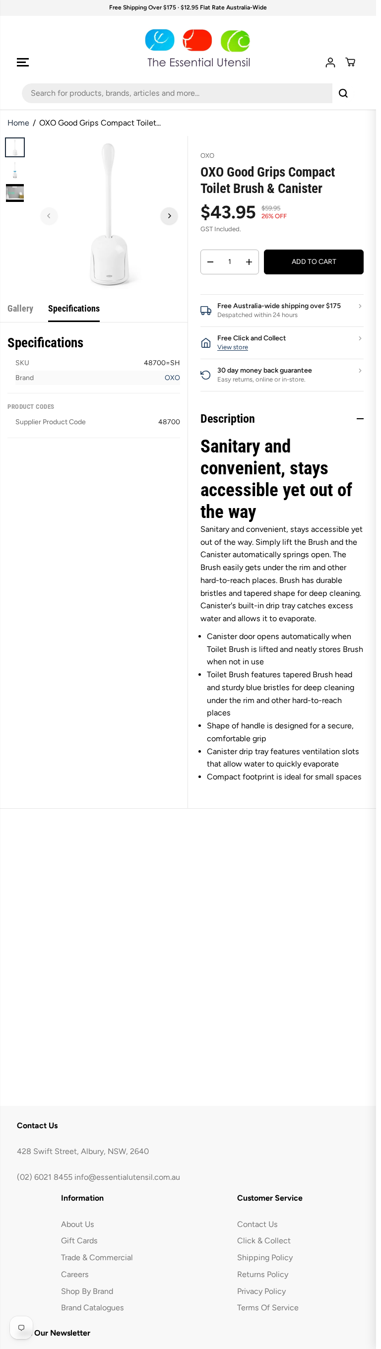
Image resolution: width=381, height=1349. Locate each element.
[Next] (169, 215)
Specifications (74, 308)
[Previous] (49, 215)
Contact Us (257, 1224)
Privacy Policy (261, 1291)
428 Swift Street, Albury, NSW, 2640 (83, 1151)
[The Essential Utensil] (188, 48)
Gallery (20, 308)
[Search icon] (343, 93)
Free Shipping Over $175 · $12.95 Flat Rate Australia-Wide (188, 7)
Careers (75, 1274)
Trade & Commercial (97, 1257)
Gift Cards (79, 1240)
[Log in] (330, 62)
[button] (23, 62)
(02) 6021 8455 (44, 1177)
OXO (172, 378)
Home (18, 123)
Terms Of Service (268, 1307)
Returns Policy (262, 1274)
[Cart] (350, 62)
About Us (77, 1224)
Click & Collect (264, 1240)
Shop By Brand (87, 1291)
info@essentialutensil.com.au (127, 1177)
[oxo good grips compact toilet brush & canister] (109, 214)
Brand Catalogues (92, 1307)
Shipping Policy (265, 1257)
